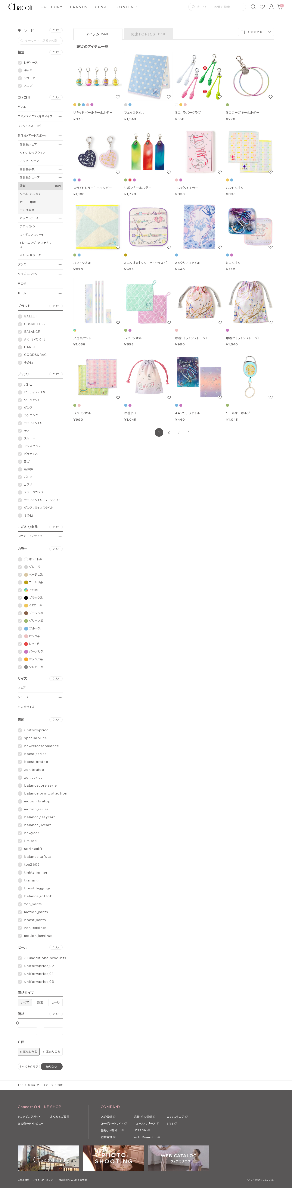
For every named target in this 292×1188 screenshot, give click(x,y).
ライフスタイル (33, 423)
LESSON (140, 1130)
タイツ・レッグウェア (33, 153)
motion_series (36, 809)
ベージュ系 (36, 574)
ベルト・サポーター (32, 255)
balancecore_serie (40, 785)
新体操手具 (27, 169)
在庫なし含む (28, 1051)
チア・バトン (27, 226)
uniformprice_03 (39, 981)
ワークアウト (32, 400)
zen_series (33, 777)
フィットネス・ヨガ (29, 126)
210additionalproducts (45, 958)
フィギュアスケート (32, 234)
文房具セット (82, 338)
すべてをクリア (28, 1066)
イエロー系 (36, 605)
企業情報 (106, 1137)
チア (27, 430)
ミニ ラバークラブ (188, 112)
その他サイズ (26, 707)
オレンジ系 (36, 659)
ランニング (31, 415)
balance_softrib (38, 896)
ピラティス (31, 454)
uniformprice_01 (39, 973)
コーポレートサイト (112, 1123)
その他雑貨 (27, 210)
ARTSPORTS (35, 339)
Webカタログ (175, 1116)
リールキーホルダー (239, 413)
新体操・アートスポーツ (33, 135)
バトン (28, 477)
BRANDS (79, 7)
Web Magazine (145, 1137)
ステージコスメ (34, 492)
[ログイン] (271, 6)
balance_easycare (40, 817)
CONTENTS (128, 7)
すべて (24, 1002)
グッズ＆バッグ (28, 274)
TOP (21, 1085)
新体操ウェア (28, 144)
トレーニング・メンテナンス (36, 245)
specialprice (35, 738)
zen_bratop (34, 769)
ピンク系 (34, 636)
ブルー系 (35, 628)
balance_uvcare (38, 825)
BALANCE (32, 331)
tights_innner (35, 872)
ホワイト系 (35, 559)
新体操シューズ (30, 177)
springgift (33, 848)
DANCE (30, 347)
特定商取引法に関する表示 (73, 1180)
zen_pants (33, 904)
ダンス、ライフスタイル (38, 507)
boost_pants (35, 919)
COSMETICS (34, 324)
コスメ (28, 484)
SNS (170, 1123)
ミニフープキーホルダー (242, 112)
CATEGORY (51, 7)
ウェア (22, 687)
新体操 (28, 469)
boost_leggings (37, 888)
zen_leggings (35, 927)
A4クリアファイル (187, 262)
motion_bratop (37, 801)
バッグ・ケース (29, 218)
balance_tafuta (37, 856)
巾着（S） (130, 413)
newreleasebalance (41, 745)
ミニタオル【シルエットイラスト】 (146, 262)
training (31, 880)
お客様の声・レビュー (31, 1123)
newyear (31, 832)
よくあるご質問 (59, 1116)
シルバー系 (36, 667)
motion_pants (36, 912)
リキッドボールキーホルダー (93, 112)
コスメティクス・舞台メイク (35, 116)
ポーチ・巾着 (28, 202)
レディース (31, 62)
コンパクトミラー (186, 187)
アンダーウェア (29, 161)
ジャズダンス (32, 446)
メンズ (28, 85)
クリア (56, 30)
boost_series (35, 753)
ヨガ (27, 461)
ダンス (22, 264)
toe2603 (32, 864)
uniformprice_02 (39, 965)
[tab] (97, 34)
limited (30, 840)
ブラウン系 (36, 613)
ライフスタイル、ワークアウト (42, 500)
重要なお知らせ (110, 1130)
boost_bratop (36, 761)
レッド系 (34, 644)
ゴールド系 (36, 582)
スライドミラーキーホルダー (92, 187)
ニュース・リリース (145, 1123)
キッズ (28, 70)
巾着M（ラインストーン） (242, 338)
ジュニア (29, 78)
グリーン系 (36, 620)
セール (22, 293)
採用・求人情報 (143, 1116)
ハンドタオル (235, 187)
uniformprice (36, 730)
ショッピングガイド (29, 1116)
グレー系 (34, 567)
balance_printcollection (45, 793)
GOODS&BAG (35, 355)
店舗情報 (106, 1116)
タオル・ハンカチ (30, 194)
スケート (29, 438)
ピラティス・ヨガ (34, 392)
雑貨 (23, 185)
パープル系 (36, 651)
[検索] (253, 6)
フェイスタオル (134, 112)
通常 (40, 1002)
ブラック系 (36, 597)
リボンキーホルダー (138, 187)
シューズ (23, 697)
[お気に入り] (262, 6)
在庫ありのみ (51, 1051)
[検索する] (193, 7)
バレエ (22, 106)
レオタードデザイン (30, 536)
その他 (22, 283)
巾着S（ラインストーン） (191, 338)
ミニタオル (233, 262)
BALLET (31, 316)
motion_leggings (38, 935)
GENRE (102, 7)
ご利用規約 (23, 1180)
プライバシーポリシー (44, 1180)
